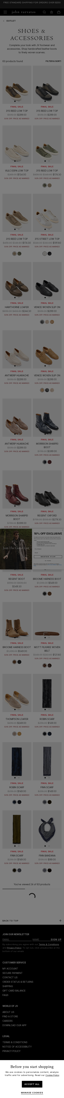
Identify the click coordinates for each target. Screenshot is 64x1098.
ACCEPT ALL (32, 1084)
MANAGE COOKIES (32, 1092)
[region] (32, 1079)
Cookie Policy (52, 1075)
